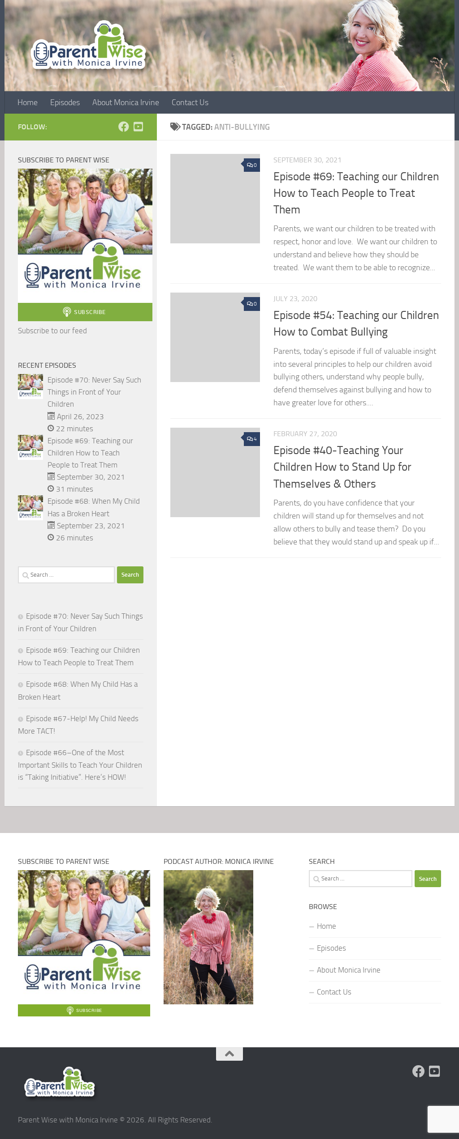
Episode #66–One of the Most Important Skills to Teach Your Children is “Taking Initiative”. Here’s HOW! (80, 765)
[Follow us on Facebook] (123, 126)
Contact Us (190, 102)
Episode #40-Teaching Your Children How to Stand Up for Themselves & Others (342, 467)
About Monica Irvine (125, 102)
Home (27, 102)
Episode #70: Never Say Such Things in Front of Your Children (94, 391)
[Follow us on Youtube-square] (138, 126)
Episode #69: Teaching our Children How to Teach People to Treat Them (356, 193)
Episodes (65, 102)
